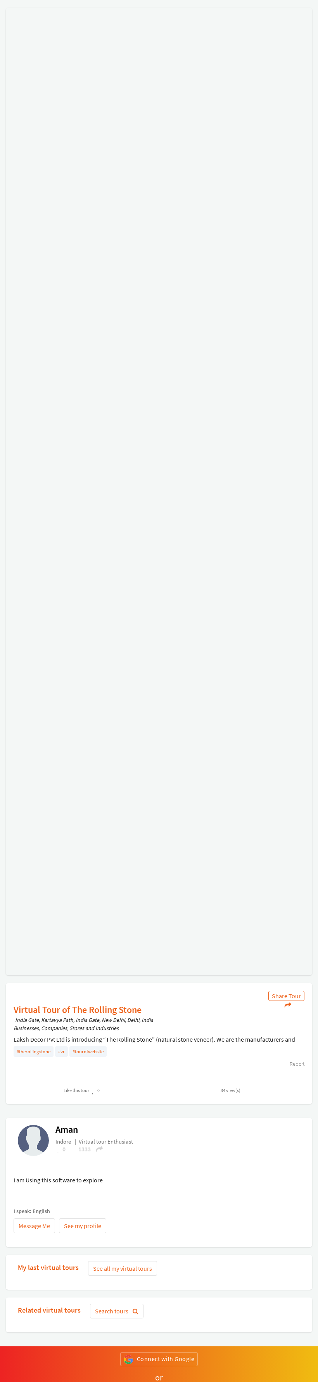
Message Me (34, 1226)
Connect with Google (166, 1359)
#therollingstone (33, 1051)
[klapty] (33, 1139)
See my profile (82, 1226)
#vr (61, 1051)
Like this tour (76, 1090)
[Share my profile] (97, 1149)
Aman (66, 1129)
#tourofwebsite (88, 1051)
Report (296, 1063)
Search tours (112, 1311)
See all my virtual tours (122, 1268)
